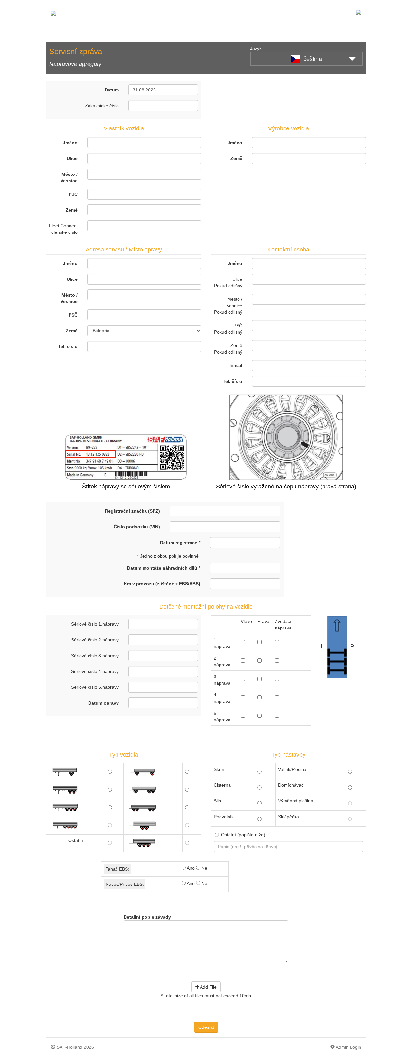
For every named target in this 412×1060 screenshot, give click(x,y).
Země (72, 210)
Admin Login (348, 1047)
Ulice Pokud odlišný (228, 282)
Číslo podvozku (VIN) (137, 526)
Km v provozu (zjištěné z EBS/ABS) (162, 583)
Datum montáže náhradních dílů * (163, 568)
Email (236, 365)
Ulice (72, 158)
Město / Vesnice (69, 177)
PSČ (73, 194)
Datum (112, 89)
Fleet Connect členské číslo (63, 229)
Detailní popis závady (147, 917)
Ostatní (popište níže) (243, 834)
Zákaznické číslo (102, 105)
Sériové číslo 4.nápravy (95, 671)
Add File (208, 986)
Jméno (70, 142)
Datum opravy (103, 702)
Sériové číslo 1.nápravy (95, 624)
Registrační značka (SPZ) (132, 511)
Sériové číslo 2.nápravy (95, 639)
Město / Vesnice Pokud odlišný (228, 306)
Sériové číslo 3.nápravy (95, 655)
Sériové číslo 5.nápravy (95, 687)
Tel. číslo (68, 346)
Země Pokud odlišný (228, 349)
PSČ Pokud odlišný (228, 329)
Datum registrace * (180, 542)
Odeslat (206, 1027)
